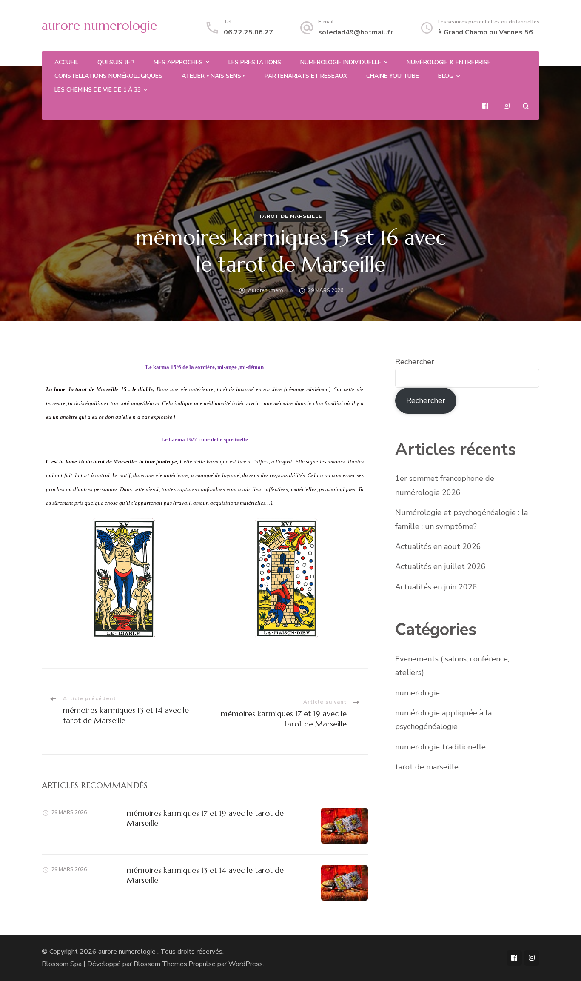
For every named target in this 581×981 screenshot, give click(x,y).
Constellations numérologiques (108, 76)
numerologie (417, 693)
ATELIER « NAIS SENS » (213, 76)
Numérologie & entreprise (449, 62)
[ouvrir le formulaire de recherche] (525, 106)
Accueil (66, 62)
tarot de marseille (290, 216)
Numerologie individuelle (340, 62)
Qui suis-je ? (115, 62)
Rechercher (414, 362)
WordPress (245, 964)
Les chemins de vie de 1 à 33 (97, 90)
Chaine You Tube (392, 76)
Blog (445, 76)
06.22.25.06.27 (248, 32)
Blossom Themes (160, 964)
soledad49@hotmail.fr (355, 32)
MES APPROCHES (178, 62)
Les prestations (254, 62)
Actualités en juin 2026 (436, 587)
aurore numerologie (99, 25)
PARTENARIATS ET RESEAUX (306, 76)
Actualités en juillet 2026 (440, 566)
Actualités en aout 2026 (438, 546)
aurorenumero (265, 290)
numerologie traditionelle (440, 747)
